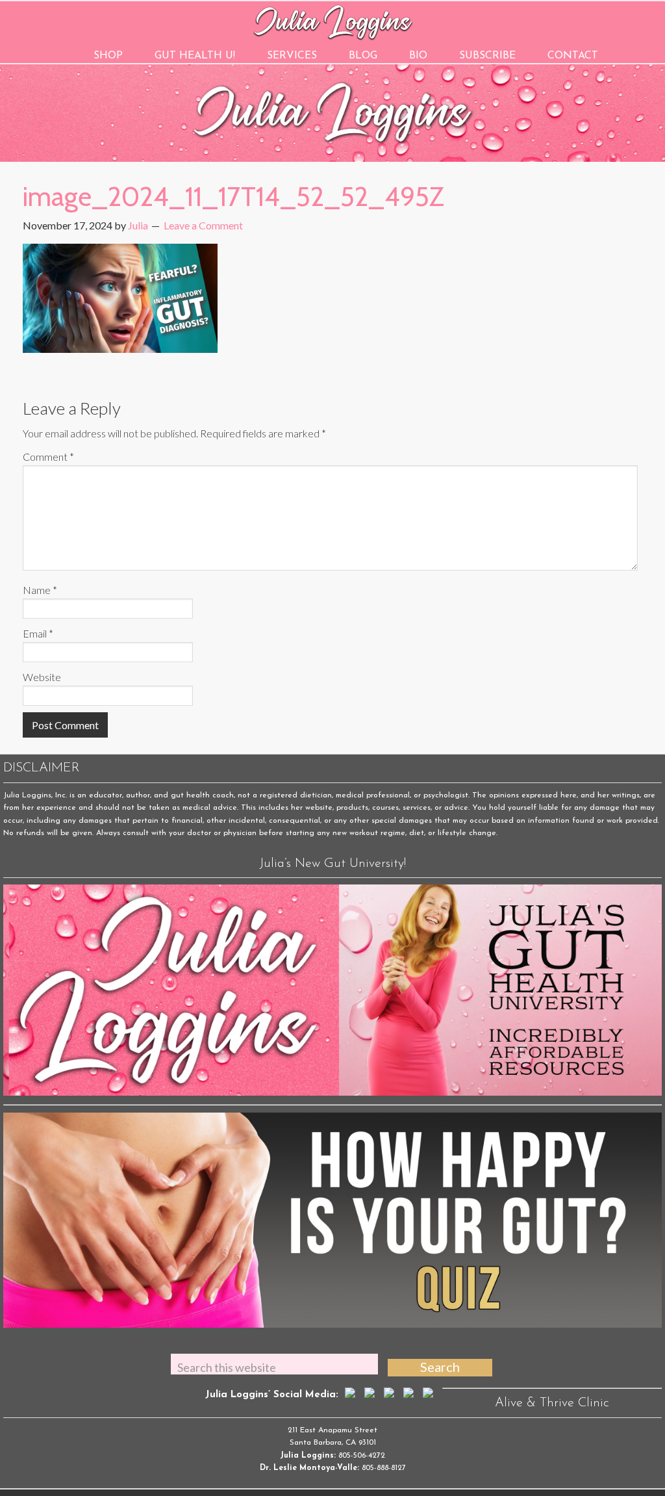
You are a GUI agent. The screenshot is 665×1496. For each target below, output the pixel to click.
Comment (48, 456)
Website (42, 677)
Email (38, 633)
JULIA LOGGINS (332, 21)
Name (40, 590)
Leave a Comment (203, 225)
